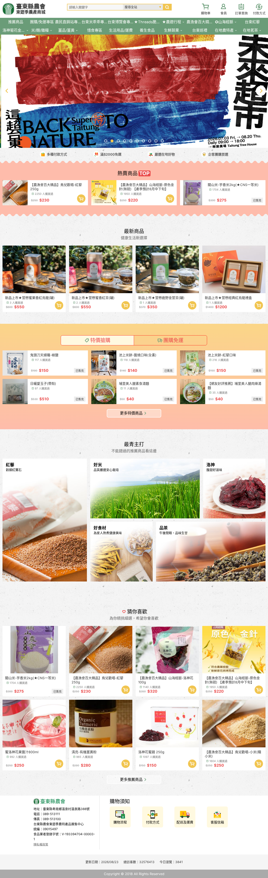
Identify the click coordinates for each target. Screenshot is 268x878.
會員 (223, 13)
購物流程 (120, 822)
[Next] (261, 91)
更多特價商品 (131, 413)
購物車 (205, 13)
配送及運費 (185, 822)
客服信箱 (217, 822)
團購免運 (173, 340)
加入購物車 (81, 198)
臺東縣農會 (30, 9)
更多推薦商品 (131, 779)
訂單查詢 (241, 13)
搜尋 (167, 7)
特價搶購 (100, 340)
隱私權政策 (41, 844)
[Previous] (7, 91)
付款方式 (259, 13)
